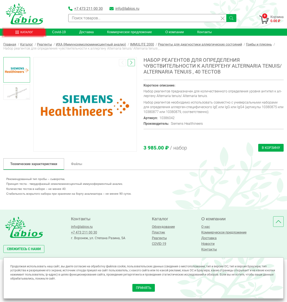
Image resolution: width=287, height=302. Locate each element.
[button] (122, 62)
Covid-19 (59, 32)
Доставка (86, 32)
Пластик (158, 232)
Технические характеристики (33, 164)
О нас (205, 227)
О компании (174, 32)
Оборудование (163, 227)
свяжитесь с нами (24, 249)
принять (143, 288)
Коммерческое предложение (129, 32)
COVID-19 (159, 244)
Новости (208, 244)
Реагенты (159, 238)
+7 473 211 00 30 (84, 232)
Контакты (204, 32)
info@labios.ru (82, 227)
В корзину (271, 148)
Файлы (76, 164)
